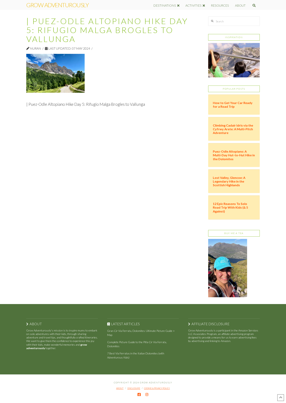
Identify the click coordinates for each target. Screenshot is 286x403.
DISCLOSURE (133, 388)
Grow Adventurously (57, 5)
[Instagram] (146, 394)
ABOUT (120, 388)
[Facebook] (139, 394)
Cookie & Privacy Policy (157, 388)
